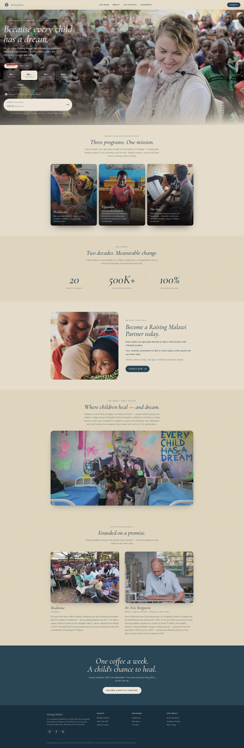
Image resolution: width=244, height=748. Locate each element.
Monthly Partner (103, 718)
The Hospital (130, 5)
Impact (116, 5)
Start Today (171, 725)
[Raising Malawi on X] (62, 731)
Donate (234, 5)
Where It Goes (102, 725)
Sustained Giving (173, 721)
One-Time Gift (102, 721)
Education (136, 721)
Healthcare (136, 718)
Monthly (12, 65)
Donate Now (136, 369)
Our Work (104, 5)
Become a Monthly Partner (122, 690)
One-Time (24, 66)
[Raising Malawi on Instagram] (49, 731)
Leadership (146, 5)
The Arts (135, 725)
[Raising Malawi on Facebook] (56, 731)
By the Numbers (173, 718)
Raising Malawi (17, 4)
